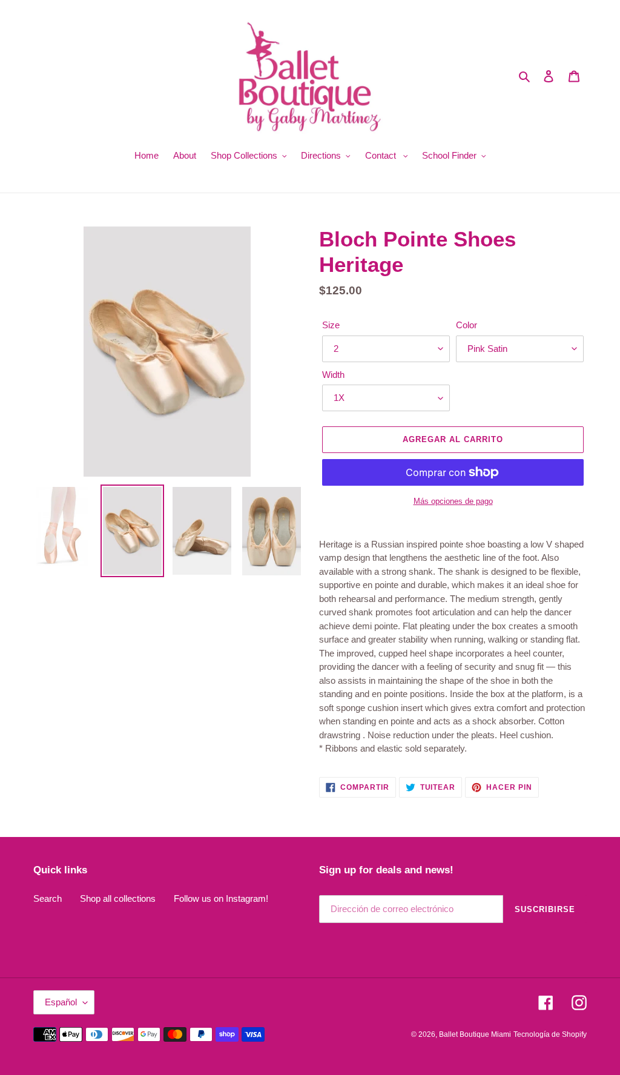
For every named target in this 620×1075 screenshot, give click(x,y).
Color (466, 325)
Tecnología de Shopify (550, 1034)
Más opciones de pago (453, 501)
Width (333, 374)
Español (61, 1002)
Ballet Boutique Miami (475, 1034)
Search (47, 898)
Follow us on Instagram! (221, 898)
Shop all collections (118, 898)
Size (331, 325)
